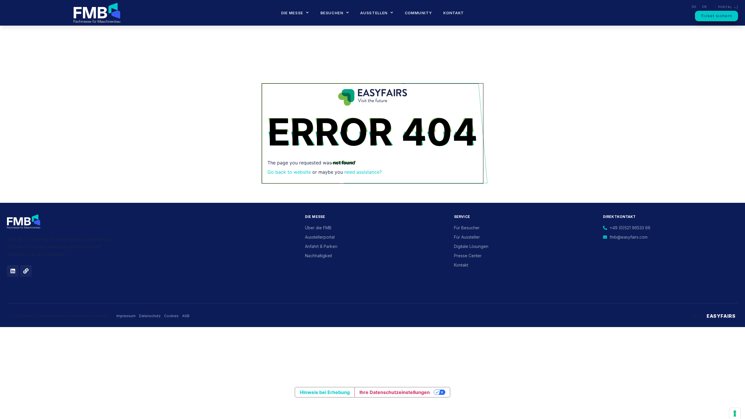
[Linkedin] (13, 271)
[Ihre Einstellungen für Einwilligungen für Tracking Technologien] (734, 413)
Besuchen (331, 12)
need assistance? (363, 172)
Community (418, 12)
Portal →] (728, 7)
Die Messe (292, 12)
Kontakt (453, 12)
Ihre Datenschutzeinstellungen (394, 392)
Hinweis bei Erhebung (325, 392)
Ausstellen (374, 12)
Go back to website (289, 172)
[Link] (26, 271)
